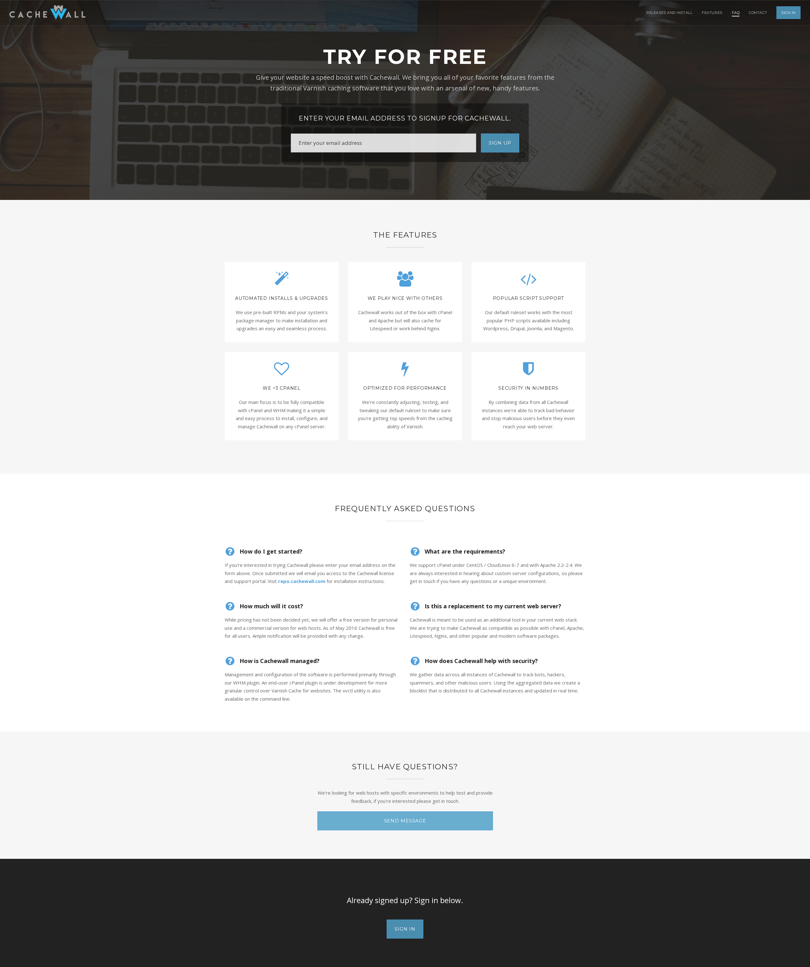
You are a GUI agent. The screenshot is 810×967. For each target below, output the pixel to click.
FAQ (736, 12)
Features (712, 12)
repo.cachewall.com (301, 581)
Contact (758, 12)
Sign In (788, 12)
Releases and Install (669, 12)
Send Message (405, 821)
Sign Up (500, 143)
